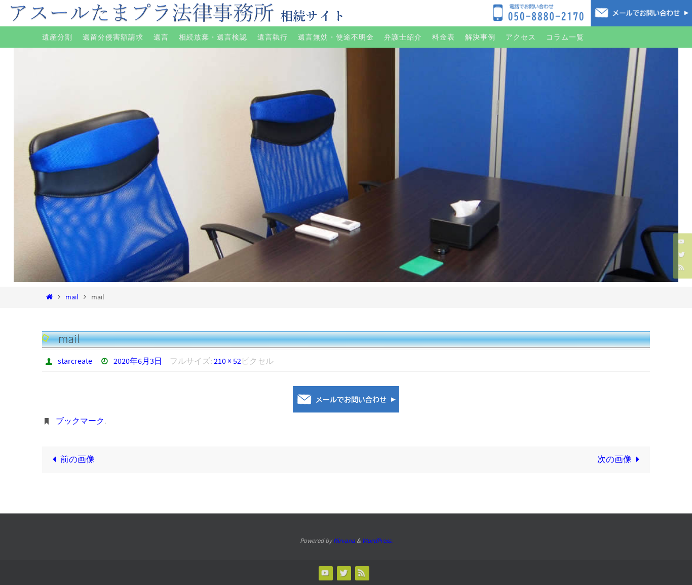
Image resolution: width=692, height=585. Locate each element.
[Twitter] (681, 254)
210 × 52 (227, 361)
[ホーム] (49, 297)
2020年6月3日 (137, 361)
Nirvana (344, 540)
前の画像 (77, 459)
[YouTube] (681, 241)
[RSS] (681, 267)
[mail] (346, 399)
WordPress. (377, 540)
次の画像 (614, 459)
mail (72, 297)
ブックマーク (80, 421)
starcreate (75, 361)
